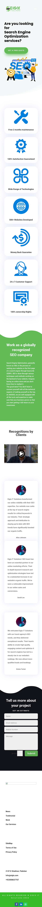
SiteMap (9, 843)
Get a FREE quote (16, 50)
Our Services (11, 824)
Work (8, 820)
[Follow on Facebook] (16, 904)
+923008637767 (12, 880)
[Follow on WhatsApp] (25, 904)
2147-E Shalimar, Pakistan (16, 871)
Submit (31, 753)
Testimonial (10, 816)
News (8, 811)
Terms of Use (11, 848)
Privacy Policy (11, 852)
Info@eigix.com (12, 875)
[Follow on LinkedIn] (21, 904)
